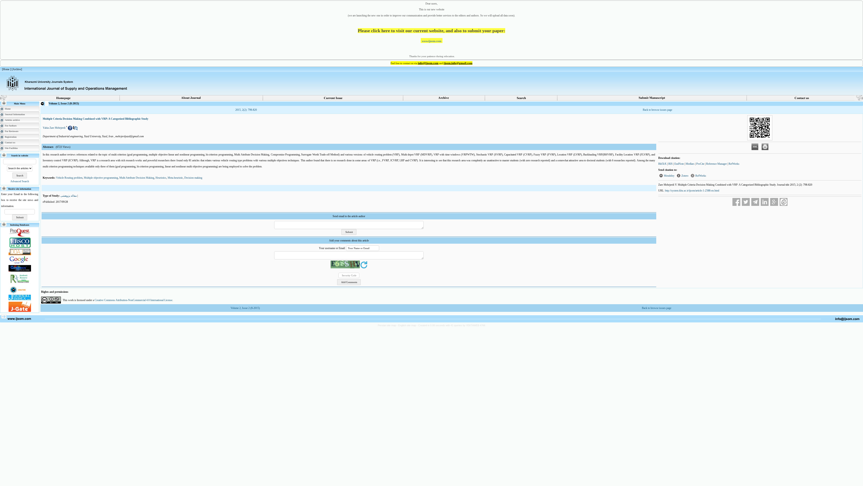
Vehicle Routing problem (69, 177)
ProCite (700, 163)
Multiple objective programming (101, 177)
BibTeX (662, 163)
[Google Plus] (774, 202)
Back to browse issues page (657, 109)
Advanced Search (19, 181)
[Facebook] (736, 202)
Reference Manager (716, 163)
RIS (670, 163)
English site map (407, 325)
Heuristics (161, 177)
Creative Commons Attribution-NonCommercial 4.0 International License (133, 300)
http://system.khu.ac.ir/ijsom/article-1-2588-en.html (692, 190)
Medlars (690, 163)
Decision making (193, 177)
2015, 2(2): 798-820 (246, 109)
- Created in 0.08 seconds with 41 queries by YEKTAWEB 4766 (451, 325)
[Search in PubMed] (75, 129)
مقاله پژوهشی (68, 195)
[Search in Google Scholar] (70, 129)
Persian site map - (388, 325)
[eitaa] (783, 202)
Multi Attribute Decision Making (136, 177)
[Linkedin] (765, 202)
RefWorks (734, 163)
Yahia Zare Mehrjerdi (54, 127)
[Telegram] (755, 202)
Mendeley (669, 175)
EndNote (679, 163)
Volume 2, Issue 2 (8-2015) (245, 308)
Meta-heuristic (175, 177)
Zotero (684, 175)
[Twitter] (746, 202)
